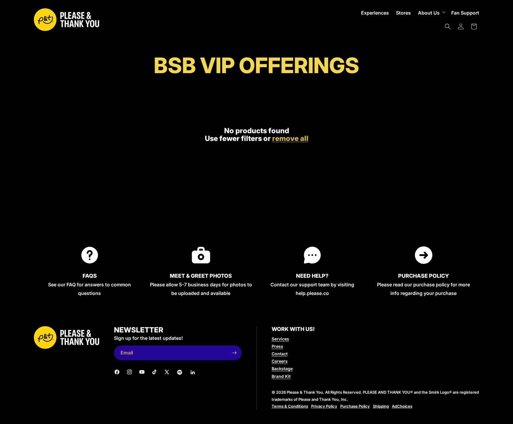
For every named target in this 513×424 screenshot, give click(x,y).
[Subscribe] (234, 353)
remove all (290, 138)
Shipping (381, 406)
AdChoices (402, 406)
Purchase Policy (355, 406)
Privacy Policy (324, 406)
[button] (431, 13)
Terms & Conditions (290, 406)
